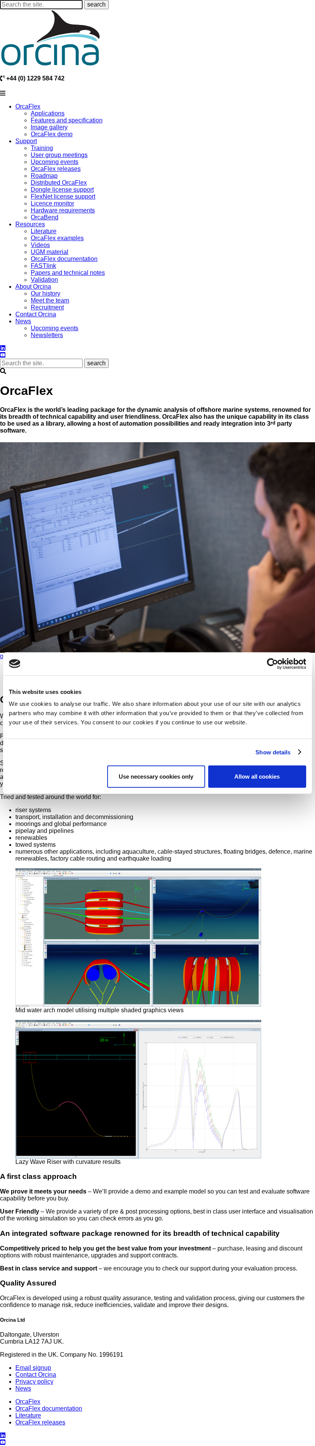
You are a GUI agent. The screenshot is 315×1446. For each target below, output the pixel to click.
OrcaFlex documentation (64, 259)
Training (42, 148)
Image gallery (49, 127)
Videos (40, 245)
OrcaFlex (27, 106)
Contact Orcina (35, 314)
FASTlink (43, 265)
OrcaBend (44, 217)
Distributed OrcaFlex (59, 182)
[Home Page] (50, 37)
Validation (44, 279)
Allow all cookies (257, 776)
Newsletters (47, 335)
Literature (43, 231)
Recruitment (47, 307)
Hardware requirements (63, 210)
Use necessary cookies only (156, 776)
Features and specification (67, 120)
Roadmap (44, 175)
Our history (45, 293)
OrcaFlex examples (57, 238)
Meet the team (50, 300)
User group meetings (59, 155)
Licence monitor (52, 203)
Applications (48, 113)
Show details (272, 752)
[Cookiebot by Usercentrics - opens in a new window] (272, 663)
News (23, 321)
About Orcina (33, 286)
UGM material (49, 252)
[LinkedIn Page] (2, 1435)
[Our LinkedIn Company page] (2, 348)
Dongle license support (62, 189)
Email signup (33, 1367)
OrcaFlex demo (52, 134)
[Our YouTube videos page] (2, 355)
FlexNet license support (63, 196)
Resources (30, 224)
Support (26, 141)
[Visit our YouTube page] (2, 1442)
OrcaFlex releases (56, 168)
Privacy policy (34, 1381)
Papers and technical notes (68, 272)
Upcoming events (54, 162)
